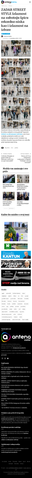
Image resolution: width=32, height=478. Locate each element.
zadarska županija (6, 319)
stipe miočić (4, 311)
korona (15, 301)
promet (17, 306)
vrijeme (15, 317)
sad (19, 309)
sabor (15, 309)
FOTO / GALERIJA (6, 33)
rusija (10, 309)
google (26, 296)
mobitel (14, 303)
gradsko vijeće (5, 298)
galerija (16, 147)
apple (3, 293)
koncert (9, 301)
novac (3, 306)
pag (7, 306)
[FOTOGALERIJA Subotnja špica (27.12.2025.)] (9, 196)
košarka (4, 303)
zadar (20, 317)
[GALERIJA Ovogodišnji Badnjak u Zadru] (23, 196)
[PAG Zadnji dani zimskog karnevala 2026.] (9, 178)
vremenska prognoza (7, 317)
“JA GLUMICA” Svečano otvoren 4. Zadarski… (14, 407)
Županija (15, 461)
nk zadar (26, 303)
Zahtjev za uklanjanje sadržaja (11, 134)
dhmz (14, 296)
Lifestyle (11, 463)
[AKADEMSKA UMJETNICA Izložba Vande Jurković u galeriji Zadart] (23, 178)
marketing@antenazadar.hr (9, 452)
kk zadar (4, 301)
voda (14, 314)
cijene (23, 293)
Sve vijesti (4, 461)
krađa (8, 303)
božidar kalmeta (16, 293)
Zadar (9, 461)
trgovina (22, 311)
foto (12, 147)
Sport (24, 461)
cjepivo (9, 296)
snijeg (23, 309)
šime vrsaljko (25, 319)
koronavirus (21, 301)
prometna (23, 306)
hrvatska (26, 298)
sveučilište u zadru (13, 311)
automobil (8, 293)
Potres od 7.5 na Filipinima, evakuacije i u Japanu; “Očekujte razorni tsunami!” (24, 159)
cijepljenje (4, 296)
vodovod (20, 314)
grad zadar (13, 298)
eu (18, 296)
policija (11, 306)
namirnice (19, 303)
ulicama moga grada (6, 314)
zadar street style (16, 319)
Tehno (22, 463)
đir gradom (7, 147)
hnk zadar (20, 298)
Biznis (28, 461)
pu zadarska (4, 309)
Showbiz (16, 463)
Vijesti (19, 461)
